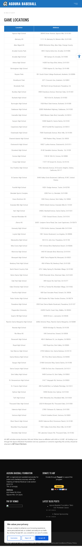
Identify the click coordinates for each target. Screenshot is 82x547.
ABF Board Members (19, 444)
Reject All (28, 538)
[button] (79, 56)
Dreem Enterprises (43, 543)
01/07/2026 (51, 510)
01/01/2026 (51, 517)
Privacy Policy (72, 543)
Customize (14, 538)
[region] (27, 532)
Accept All (42, 538)
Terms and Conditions (58, 543)
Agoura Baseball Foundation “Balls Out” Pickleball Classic (61, 506)
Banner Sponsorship (61, 514)
